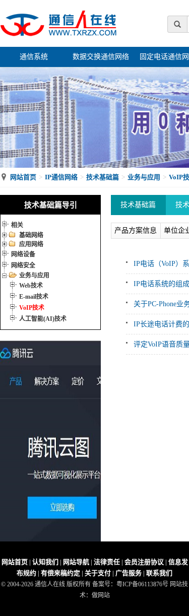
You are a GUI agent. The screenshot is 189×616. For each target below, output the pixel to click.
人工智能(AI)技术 (43, 318)
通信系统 (34, 56)
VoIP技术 (31, 307)
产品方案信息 (135, 230)
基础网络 (31, 235)
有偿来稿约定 (60, 573)
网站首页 (23, 177)
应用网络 (31, 244)
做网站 (101, 595)
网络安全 (23, 265)
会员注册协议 (144, 562)
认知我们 (45, 562)
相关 (17, 225)
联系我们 (159, 573)
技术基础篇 (102, 177)
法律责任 (107, 562)
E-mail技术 (33, 296)
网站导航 (76, 562)
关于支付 (98, 573)
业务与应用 (144, 177)
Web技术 (31, 285)
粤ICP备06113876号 (142, 584)
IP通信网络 (61, 177)
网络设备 (23, 254)
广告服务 (128, 573)
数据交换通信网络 (101, 56)
